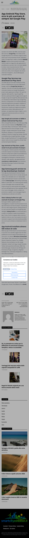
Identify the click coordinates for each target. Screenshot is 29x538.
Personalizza (14, 272)
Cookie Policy (6, 269)
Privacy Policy (13, 269)
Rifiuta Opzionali (14, 275)
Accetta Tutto (14, 277)
